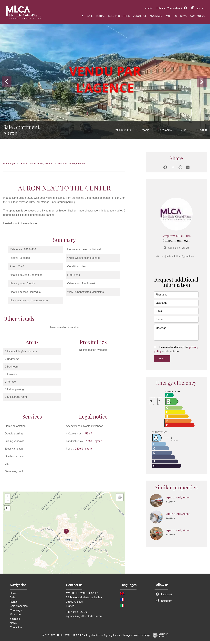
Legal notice (93, 635)
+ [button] (8, 496)
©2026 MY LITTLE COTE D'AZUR (62, 635)
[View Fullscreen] (7, 508)
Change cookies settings (135, 635)
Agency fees (111, 635)
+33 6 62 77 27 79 (178, 247)
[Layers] (119, 497)
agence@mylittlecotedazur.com (84, 616)
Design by (163, 635)
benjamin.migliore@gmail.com (178, 256)
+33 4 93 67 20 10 (76, 611)
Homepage (9, 163)
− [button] (8, 501)
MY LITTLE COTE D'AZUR (82, 593)
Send (162, 358)
